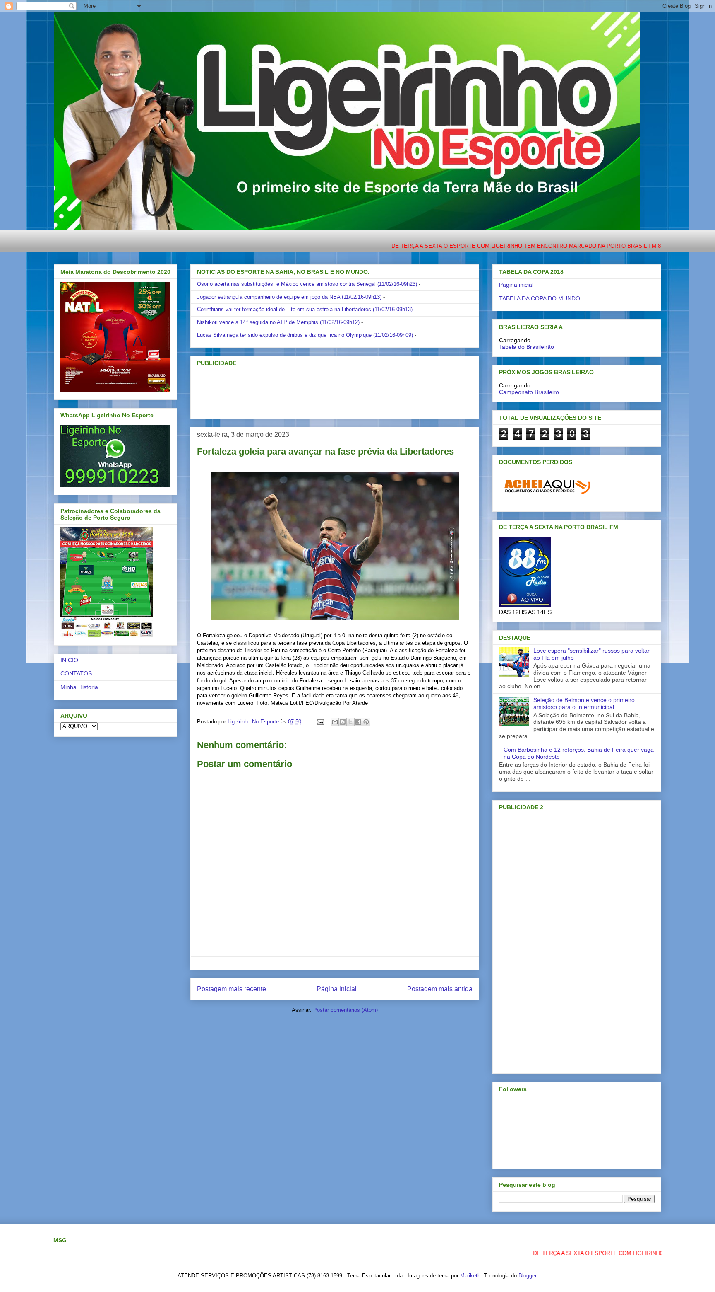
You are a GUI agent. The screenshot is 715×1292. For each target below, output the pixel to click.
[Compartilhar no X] (350, 722)
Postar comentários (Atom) (345, 1010)
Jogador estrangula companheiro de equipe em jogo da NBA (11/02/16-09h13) (289, 297)
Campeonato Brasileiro (529, 392)
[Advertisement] (321, 391)
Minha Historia (79, 687)
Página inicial (337, 988)
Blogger (527, 1276)
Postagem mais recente (231, 988)
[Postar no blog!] (342, 722)
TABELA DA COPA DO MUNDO (539, 298)
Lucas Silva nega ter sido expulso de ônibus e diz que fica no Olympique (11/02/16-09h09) (305, 335)
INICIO (69, 660)
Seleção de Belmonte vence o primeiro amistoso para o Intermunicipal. (584, 703)
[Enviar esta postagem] (320, 722)
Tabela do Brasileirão (526, 347)
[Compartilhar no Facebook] (358, 722)
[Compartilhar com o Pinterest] (366, 722)
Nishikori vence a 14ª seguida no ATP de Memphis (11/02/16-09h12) (278, 322)
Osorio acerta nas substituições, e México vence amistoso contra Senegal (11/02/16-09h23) (307, 284)
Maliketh (470, 1276)
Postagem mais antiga (440, 988)
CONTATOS (76, 673)
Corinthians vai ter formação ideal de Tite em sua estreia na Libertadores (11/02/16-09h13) (305, 309)
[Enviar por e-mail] (335, 722)
